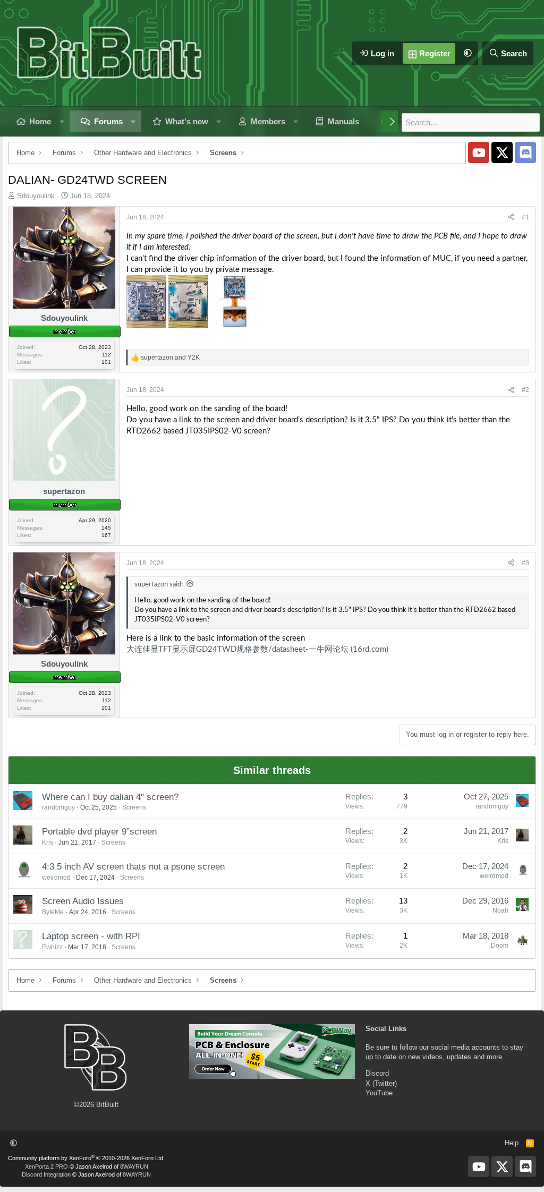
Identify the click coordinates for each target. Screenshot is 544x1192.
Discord (377, 1073)
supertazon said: (158, 584)
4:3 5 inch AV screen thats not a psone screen (133, 867)
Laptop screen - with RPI (91, 936)
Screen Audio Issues (83, 901)
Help (511, 1143)
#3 (525, 563)
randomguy (58, 807)
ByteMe (53, 912)
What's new (186, 121)
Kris (47, 842)
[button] (467, 53)
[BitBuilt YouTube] (478, 152)
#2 (525, 390)
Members (268, 121)
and (170, 357)
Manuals (343, 121)
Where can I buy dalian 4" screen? (110, 797)
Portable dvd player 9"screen (99, 832)
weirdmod (56, 877)
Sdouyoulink (36, 196)
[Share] (511, 217)
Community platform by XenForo (86, 1158)
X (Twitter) (381, 1083)
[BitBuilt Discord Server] (525, 152)
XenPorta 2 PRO (46, 1166)
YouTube (379, 1093)
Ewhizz (52, 947)
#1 (525, 217)
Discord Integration (46, 1174)
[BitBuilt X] (502, 152)
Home (40, 121)
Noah (500, 910)
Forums (108, 121)
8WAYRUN (134, 1166)
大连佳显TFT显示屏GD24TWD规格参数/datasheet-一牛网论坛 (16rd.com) (257, 649)
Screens (134, 807)
